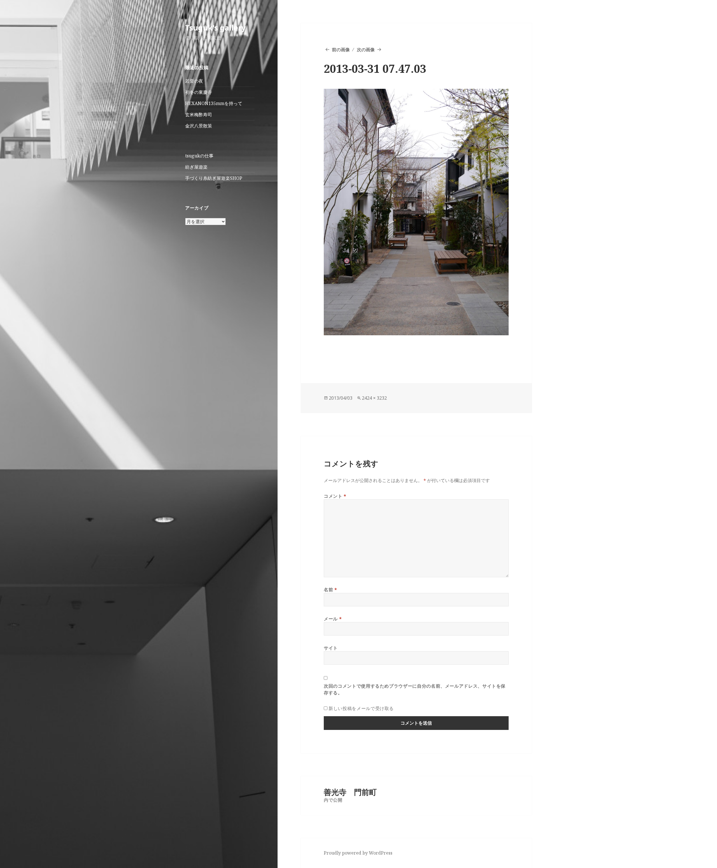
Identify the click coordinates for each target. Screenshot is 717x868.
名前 (330, 590)
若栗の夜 (194, 81)
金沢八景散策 (198, 126)
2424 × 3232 (374, 398)
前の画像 (341, 49)
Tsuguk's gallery (215, 27)
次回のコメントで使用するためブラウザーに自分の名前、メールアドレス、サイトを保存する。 (415, 689)
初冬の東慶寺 (198, 92)
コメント (335, 496)
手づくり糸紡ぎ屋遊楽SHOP (213, 178)
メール (333, 619)
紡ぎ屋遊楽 (196, 167)
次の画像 (366, 49)
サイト (331, 648)
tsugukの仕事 (199, 156)
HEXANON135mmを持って (213, 103)
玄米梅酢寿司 (198, 114)
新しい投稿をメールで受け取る (361, 708)
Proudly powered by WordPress (358, 853)
